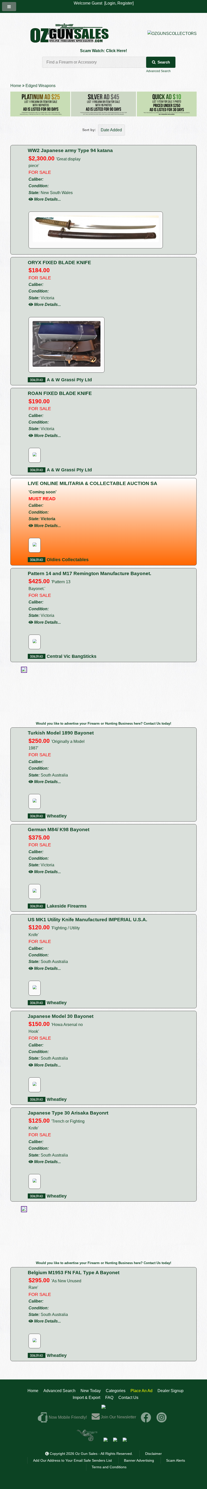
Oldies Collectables (67, 559)
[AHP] (125, 1439)
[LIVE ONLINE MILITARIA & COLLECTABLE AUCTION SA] (35, 545)
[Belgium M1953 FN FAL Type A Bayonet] (35, 1341)
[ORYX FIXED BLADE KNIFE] (66, 365)
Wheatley (56, 816)
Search (164, 62)
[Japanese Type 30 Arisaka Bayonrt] (35, 1181)
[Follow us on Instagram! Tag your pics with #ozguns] (162, 1417)
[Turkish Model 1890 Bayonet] (35, 801)
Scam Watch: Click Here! (103, 51)
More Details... (47, 199)
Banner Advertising (139, 1460)
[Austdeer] (106, 1439)
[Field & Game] (115, 1439)
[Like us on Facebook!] (146, 1417)
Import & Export (86, 1397)
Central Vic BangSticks (70, 656)
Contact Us (128, 1397)
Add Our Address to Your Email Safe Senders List (72, 1460)
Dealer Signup (171, 1391)
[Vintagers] (87, 1439)
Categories (115, 1391)
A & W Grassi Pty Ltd (68, 379)
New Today (91, 1391)
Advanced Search (158, 71)
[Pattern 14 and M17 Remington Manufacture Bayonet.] (35, 642)
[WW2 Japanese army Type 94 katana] (96, 241)
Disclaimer (153, 1454)
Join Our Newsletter (118, 1417)
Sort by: (89, 130)
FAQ (109, 1397)
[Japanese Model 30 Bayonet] (35, 1084)
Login (110, 3)
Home (15, 85)
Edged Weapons (40, 85)
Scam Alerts (175, 1460)
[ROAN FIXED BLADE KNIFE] (35, 455)
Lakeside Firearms (66, 906)
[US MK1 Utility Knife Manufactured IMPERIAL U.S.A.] (35, 988)
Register (125, 3)
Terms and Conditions (109, 1467)
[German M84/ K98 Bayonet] (35, 891)
